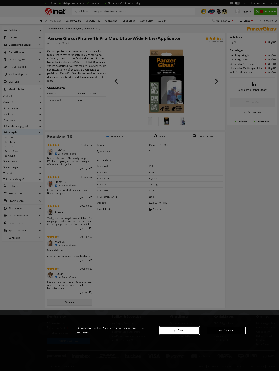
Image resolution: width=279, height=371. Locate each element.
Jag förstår (179, 330)
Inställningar (226, 330)
